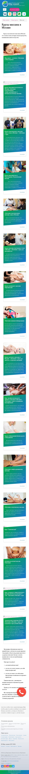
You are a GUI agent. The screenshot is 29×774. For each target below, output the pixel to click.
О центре (8, 746)
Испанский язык (12, 735)
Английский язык (4, 735)
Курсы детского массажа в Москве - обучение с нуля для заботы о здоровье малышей (13, 358)
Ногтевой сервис (4, 738)
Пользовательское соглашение (14, 772)
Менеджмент (11, 740)
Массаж (10, 738)
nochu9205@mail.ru (7, 763)
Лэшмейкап (15, 738)
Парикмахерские (4, 740)
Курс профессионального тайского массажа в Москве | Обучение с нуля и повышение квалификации (14, 400)
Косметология (21, 738)
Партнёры (20, 746)
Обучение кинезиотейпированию (14, 321)
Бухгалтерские (19, 735)
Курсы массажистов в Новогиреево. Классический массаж (13, 177)
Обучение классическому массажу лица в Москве (12, 214)
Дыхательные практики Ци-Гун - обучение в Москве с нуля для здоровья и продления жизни (14, 622)
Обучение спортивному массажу (14, 507)
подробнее (22, 74)
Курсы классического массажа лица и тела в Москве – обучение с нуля (15, 133)
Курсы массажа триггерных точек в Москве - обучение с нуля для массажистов (15, 249)
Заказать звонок (15, 9)
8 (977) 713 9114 (9, 761)
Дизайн (24, 735)
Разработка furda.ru (14, 773)
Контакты (3, 746)
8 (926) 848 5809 (15, 761)
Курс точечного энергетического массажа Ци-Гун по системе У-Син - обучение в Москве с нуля (14, 594)
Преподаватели (14, 746)
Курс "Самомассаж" (10, 529)
